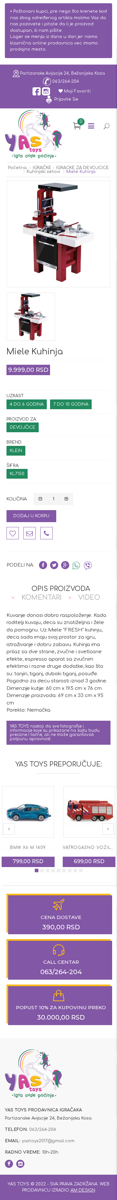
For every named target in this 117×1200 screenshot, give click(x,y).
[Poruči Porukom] (29, 533)
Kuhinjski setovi (43, 171)
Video (89, 597)
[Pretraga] (106, 127)
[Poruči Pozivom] (46, 533)
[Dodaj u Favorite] (12, 533)
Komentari (41, 597)
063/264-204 (65, 81)
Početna (17, 167)
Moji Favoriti (77, 91)
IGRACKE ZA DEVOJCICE (82, 167)
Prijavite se (65, 99)
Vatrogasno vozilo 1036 (33, 847)
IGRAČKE (42, 167)
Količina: (16, 499)
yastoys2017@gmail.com (48, 1141)
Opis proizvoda (61, 589)
